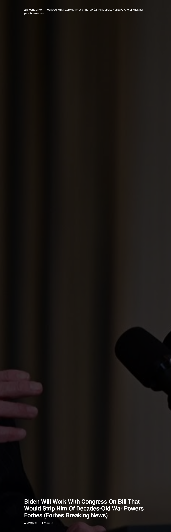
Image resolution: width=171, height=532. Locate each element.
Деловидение (33, 9)
